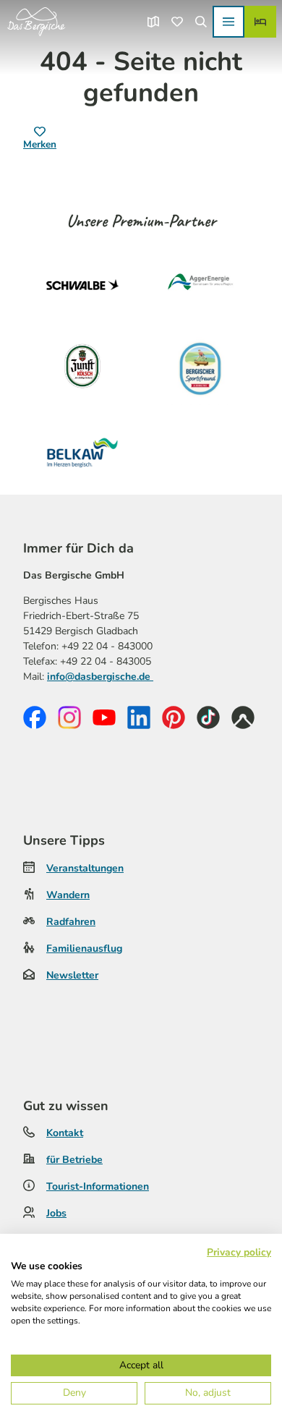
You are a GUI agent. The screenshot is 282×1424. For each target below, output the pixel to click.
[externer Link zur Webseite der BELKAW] (82, 453)
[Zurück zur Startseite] (36, 22)
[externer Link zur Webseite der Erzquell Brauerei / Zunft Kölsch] (82, 369)
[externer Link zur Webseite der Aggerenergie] (200, 285)
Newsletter (72, 975)
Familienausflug (84, 948)
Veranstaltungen (85, 868)
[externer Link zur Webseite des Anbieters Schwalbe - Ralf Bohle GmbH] (82, 285)
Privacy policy (239, 1252)
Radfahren (70, 922)
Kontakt (64, 1133)
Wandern (68, 895)
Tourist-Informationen (97, 1186)
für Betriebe (74, 1160)
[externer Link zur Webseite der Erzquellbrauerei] (200, 369)
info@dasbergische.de (100, 676)
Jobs (56, 1213)
